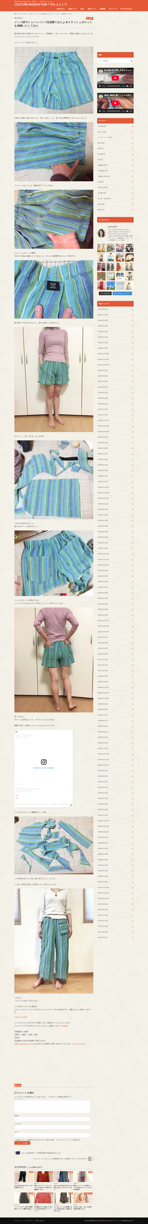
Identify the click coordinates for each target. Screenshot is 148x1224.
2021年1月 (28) (103, 682)
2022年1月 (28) (103, 615)
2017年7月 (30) (103, 915)
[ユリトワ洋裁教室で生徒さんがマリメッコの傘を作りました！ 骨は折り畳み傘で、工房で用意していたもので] (129, 257)
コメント (18, 1099)
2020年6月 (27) (103, 721)
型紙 (101, 143)
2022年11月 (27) (103, 559)
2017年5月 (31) (103, 926)
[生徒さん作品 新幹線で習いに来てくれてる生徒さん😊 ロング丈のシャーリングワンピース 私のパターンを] (101, 285)
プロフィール (113, 9)
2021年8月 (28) (103, 643)
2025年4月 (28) (103, 398)
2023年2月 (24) (103, 543)
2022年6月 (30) (103, 587)
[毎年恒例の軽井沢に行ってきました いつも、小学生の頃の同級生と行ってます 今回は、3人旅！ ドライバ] (111, 285)
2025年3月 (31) (103, 404)
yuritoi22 (64, 1026)
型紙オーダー (72, 9)
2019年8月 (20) (103, 776)
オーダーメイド (80, 1044)
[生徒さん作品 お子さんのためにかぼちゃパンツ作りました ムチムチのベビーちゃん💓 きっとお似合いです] (111, 276)
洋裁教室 (102, 9)
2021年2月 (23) (103, 676)
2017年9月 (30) (103, 904)
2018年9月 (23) (103, 837)
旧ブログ (29, 1221)
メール (17, 1124)
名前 (16, 1116)
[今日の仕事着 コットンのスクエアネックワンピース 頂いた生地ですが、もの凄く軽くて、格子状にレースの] (101, 257)
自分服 (18, 1085)
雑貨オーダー (92, 9)
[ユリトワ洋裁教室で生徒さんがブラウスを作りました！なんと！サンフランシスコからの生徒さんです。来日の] (111, 248)
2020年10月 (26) (103, 698)
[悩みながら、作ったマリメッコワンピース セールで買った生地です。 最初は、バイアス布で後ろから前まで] (101, 248)
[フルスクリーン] (131, 86)
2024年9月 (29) (103, 437)
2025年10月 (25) (103, 365)
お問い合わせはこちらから (24, 1044)
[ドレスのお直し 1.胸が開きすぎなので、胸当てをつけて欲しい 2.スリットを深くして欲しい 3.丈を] (129, 267)
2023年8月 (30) (103, 509)
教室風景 (102, 171)
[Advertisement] (54, 1061)
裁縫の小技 (104, 176)
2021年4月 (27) (103, 665)
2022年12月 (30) (103, 554)
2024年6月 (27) (103, 454)
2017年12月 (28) (103, 887)
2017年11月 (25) (103, 893)
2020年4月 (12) (103, 732)
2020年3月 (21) (103, 737)
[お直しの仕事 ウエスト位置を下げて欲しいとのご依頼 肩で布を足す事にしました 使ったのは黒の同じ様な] (111, 267)
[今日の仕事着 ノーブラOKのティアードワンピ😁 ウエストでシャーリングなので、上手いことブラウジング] (129, 285)
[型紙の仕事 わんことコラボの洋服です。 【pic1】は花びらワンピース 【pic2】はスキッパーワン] (120, 285)
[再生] (100, 86)
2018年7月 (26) (103, 848)
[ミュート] (127, 86)
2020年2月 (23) (103, 743)
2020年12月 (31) (103, 687)
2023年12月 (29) (103, 487)
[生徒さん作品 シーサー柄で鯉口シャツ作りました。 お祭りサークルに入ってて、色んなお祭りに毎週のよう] (101, 276)
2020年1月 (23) (103, 748)
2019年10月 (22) (103, 765)
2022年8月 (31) (103, 576)
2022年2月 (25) (103, 609)
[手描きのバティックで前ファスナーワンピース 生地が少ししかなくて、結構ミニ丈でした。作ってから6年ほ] (120, 267)
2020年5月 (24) (103, 726)
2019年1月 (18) (103, 815)
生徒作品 (102, 187)
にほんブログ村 (20, 1017)
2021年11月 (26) (103, 626)
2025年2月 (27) (103, 409)
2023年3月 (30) (103, 537)
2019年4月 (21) (103, 798)
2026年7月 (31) (103, 315)
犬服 (101, 182)
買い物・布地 (104, 198)
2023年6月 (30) (103, 520)
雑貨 (101, 210)
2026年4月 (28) (103, 331)
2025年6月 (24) (103, 387)
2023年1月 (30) (103, 548)
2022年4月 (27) (103, 598)
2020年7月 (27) (103, 715)
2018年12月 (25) (103, 821)
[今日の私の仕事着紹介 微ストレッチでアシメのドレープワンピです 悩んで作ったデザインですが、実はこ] (120, 248)
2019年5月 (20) (103, 793)
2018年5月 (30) (103, 860)
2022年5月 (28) (103, 593)
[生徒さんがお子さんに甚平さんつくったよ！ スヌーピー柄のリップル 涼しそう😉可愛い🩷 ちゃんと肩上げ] (120, 257)
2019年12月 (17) (103, 754)
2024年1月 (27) (103, 481)
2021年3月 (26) (103, 670)
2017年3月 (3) (102, 937)
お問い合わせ (40, 1221)
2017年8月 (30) (103, 910)
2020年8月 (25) (103, 709)
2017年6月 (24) (103, 921)
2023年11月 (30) (103, 493)
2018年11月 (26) (103, 826)
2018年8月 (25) (103, 843)
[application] (115, 78)
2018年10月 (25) (103, 832)
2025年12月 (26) (103, 354)
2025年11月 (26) (103, 359)
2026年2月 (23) (103, 342)
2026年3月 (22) (103, 337)
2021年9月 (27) (103, 637)
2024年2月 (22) (103, 476)
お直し (82, 9)
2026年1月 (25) (103, 348)
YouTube (102, 126)
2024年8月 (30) (103, 443)
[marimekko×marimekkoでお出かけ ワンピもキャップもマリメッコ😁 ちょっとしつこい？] (129, 276)
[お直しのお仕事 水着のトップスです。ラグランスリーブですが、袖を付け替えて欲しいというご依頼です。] (120, 276)
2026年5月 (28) (103, 326)
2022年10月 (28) (103, 565)
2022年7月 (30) (103, 582)
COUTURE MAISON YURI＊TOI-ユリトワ (40, 4)
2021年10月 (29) (103, 632)
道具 (101, 204)
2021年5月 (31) (103, 659)
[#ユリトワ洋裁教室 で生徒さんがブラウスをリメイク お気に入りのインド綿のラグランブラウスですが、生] (101, 267)
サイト (16, 1132)
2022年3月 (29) (103, 604)
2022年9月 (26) (103, 570)
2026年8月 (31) (103, 309)
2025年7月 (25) (103, 381)
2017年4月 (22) (103, 932)
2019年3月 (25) (103, 804)
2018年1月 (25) (103, 882)
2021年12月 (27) (103, 620)
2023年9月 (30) (103, 504)
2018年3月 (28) (103, 871)
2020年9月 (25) (103, 704)
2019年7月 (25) (103, 782)
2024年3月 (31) (103, 470)
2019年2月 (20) (103, 809)
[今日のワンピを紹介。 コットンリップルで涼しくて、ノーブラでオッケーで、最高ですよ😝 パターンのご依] (111, 257)
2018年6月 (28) (103, 854)
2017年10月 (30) (103, 898)
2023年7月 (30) (103, 515)
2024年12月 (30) (103, 420)
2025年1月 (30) (103, 415)
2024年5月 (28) (103, 459)
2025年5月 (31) (103, 393)
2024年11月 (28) (103, 426)
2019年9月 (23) (103, 771)
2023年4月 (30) (103, 532)
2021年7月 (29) (103, 648)
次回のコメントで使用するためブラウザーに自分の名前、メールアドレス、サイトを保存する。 (48, 1140)
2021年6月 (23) (103, 654)
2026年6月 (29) (103, 320)
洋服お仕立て (61, 9)
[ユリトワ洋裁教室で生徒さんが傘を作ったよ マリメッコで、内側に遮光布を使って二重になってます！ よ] (129, 248)
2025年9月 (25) (103, 370)
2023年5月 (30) (103, 526)
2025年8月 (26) (103, 376)
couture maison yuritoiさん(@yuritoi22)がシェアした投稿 (35, 804)
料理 (101, 148)
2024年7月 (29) (103, 448)
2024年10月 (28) (103, 431)
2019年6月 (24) (103, 787)
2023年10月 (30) (103, 498)
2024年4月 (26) (103, 465)
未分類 (101, 154)
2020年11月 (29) (103, 693)
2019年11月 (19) (103, 759)
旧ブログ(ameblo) (126, 9)
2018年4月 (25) (103, 865)
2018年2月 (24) (103, 876)
